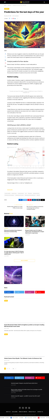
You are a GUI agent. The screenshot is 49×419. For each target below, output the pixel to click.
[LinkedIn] (5, 60)
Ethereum (7, 8)
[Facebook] (5, 54)
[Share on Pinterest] (13, 19)
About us (8, 411)
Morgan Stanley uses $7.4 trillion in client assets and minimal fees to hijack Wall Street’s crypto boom (34, 232)
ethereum (30, 193)
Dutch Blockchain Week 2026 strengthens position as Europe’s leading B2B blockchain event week (24, 325)
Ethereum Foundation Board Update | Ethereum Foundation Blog (13, 231)
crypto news (14, 193)
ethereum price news (19, 195)
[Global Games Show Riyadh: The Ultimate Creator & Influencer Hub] (24, 344)
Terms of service (23, 411)
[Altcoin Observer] (24, 2)
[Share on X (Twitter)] (11, 19)
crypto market (7, 193)
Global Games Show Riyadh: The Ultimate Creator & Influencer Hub (23, 358)
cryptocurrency (21, 193)
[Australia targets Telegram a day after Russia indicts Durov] (7, 384)
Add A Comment (24, 260)
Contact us (40, 411)
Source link (9, 189)
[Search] (44, 2)
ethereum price (36, 193)
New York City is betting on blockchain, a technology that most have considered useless (35, 208)
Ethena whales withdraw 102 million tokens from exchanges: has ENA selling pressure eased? (26, 390)
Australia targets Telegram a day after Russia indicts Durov (24, 383)
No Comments (16, 15)
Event (6, 300)
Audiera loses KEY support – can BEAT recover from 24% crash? (25, 396)
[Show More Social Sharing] (17, 19)
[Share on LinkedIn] (15, 19)
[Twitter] (5, 57)
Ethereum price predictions (30, 195)
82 (13, 368)
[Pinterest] (5, 63)
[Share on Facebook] (9, 19)
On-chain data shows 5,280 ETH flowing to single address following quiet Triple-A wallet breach (14, 253)
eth (26, 193)
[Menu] (5, 2)
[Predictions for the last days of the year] (24, 34)
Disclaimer (14, 411)
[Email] (5, 66)
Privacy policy (32, 411)
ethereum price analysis (9, 195)
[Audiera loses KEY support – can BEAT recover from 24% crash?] (7, 397)
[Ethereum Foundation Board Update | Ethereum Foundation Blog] (14, 221)
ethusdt (38, 195)
